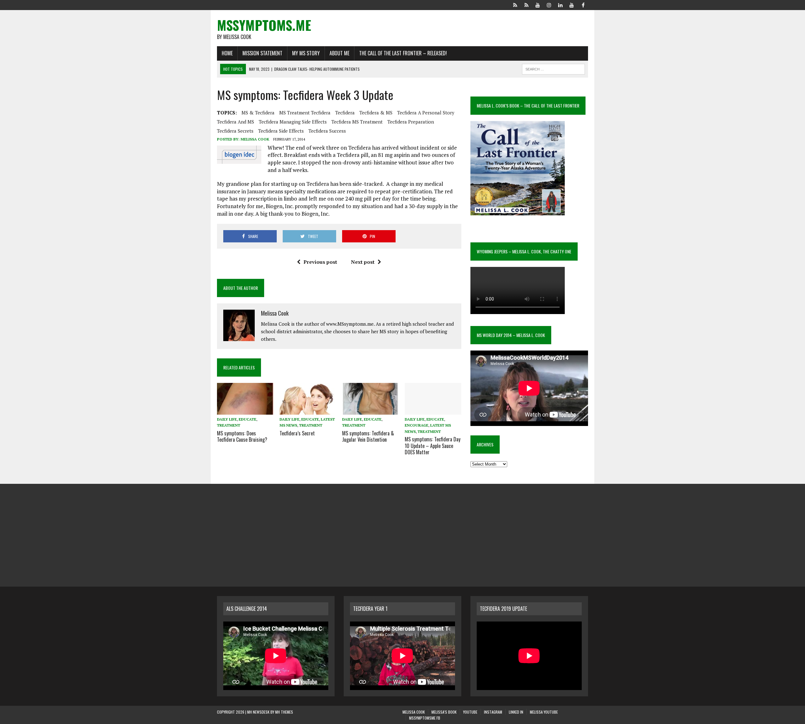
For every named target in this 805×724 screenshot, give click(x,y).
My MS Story (306, 53)
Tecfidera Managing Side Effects (293, 122)
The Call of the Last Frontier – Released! (403, 53)
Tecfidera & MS (375, 112)
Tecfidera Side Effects (281, 131)
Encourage (416, 425)
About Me (339, 53)
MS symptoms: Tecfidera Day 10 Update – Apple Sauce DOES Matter (432, 445)
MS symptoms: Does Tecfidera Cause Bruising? (242, 436)
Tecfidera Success (327, 131)
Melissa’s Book (444, 712)
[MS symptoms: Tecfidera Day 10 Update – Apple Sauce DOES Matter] (433, 410)
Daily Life (227, 419)
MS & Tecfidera (258, 112)
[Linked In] (560, 4)
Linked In (516, 712)
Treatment (228, 425)
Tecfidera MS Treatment (357, 122)
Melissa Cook (255, 139)
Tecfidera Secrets (235, 131)
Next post (363, 261)
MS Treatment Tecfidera (304, 112)
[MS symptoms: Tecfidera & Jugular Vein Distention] (370, 410)
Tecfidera (345, 112)
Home (227, 53)
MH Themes (284, 712)
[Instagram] (549, 4)
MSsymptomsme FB (424, 718)
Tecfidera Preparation (410, 122)
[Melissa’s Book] (526, 4)
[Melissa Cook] (515, 4)
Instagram (493, 712)
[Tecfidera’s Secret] (308, 410)
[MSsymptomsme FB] (583, 4)
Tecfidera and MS (235, 122)
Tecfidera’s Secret (297, 433)
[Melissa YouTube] (572, 4)
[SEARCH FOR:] (553, 68)
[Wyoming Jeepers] (538, 4)
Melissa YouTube (544, 712)
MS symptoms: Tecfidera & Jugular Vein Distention (368, 436)
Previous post (320, 261)
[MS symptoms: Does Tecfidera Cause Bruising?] (245, 410)
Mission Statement (262, 53)
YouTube (470, 712)
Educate (247, 419)
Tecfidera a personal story (425, 112)
